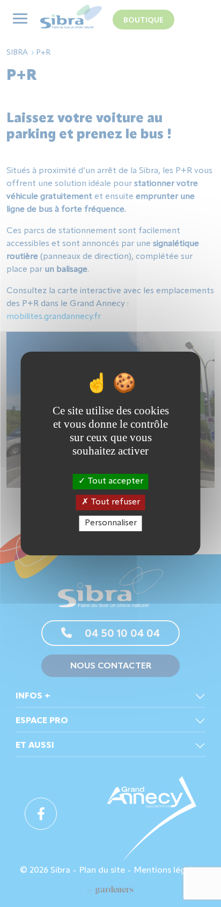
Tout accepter (114, 481)
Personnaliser (111, 523)
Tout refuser (114, 502)
